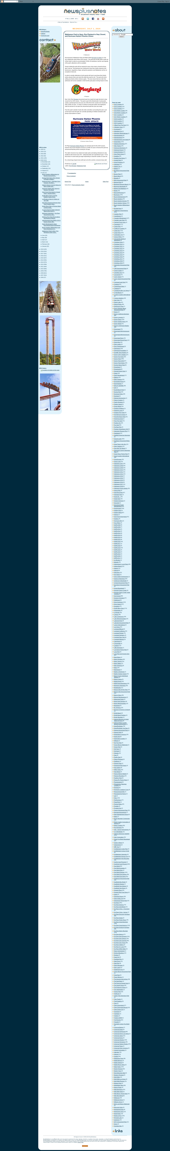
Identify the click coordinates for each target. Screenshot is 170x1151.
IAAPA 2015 (117, 539)
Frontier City (117, 423)
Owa (115, 755)
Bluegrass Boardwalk (120, 186)
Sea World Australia (119, 868)
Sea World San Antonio (120, 874)
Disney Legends (118, 317)
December (45, 162)
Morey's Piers (117, 695)
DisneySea (117, 342)
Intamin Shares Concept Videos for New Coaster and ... (51, 185)
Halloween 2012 (118, 474)
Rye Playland (72, 166)
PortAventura (117, 800)
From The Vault (118, 421)
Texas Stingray (118, 977)
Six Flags (116, 902)
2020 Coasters (118, 123)
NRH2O (116, 740)
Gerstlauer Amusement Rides (122, 441)
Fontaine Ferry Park (119, 412)
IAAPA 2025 (117, 556)
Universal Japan (118, 1035)
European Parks (118, 394)
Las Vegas (117, 627)
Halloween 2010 (118, 470)
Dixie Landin (117, 344)
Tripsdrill (116, 1022)
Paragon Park (118, 763)
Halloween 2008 (118, 465)
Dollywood (117, 348)
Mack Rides (117, 657)
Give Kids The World (119, 448)
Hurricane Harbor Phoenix (77, 146)
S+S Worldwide (118, 831)
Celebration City (118, 234)
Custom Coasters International (122, 294)
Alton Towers (117, 146)
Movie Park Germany (120, 701)
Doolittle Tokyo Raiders (120, 352)
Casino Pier (117, 226)
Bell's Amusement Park (120, 180)
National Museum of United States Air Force (121, 720)
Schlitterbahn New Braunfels (121, 858)
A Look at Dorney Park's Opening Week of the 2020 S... (51, 210)
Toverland (117, 1011)
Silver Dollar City (118, 898)
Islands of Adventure (119, 578)
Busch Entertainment (119, 197)
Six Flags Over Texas (120, 942)
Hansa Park (117, 490)
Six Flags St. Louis (119, 947)
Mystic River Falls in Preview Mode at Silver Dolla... (51, 207)
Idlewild (116, 562)
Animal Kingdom (118, 152)
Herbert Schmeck (119, 501)
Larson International (119, 625)
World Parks (117, 1113)
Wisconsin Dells (118, 1107)
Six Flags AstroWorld (119, 907)
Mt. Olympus (117, 707)
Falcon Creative (118, 400)
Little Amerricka (118, 647)
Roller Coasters (118, 825)
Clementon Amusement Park (121, 265)
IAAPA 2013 (117, 535)
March (43, 242)
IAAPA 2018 (117, 545)
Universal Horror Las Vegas (121, 1033)
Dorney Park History (119, 363)
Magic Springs (118, 661)
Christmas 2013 (118, 250)
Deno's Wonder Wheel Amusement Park (120, 309)
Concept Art (117, 274)
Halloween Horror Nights (121, 488)
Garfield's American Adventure (122, 435)
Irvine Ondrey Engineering (121, 576)
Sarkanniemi (117, 845)
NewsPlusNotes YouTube (121, 728)
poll (115, 796)
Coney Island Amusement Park (122, 279)
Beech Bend (117, 176)
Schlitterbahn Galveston (120, 854)
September (45, 168)
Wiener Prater (118, 1087)
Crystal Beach (118, 292)
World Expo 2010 (119, 1111)
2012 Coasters (118, 104)
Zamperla (116, 1120)
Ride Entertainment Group (121, 814)
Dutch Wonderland (119, 375)
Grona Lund (117, 461)
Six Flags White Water (120, 949)
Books (116, 190)
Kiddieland (117, 600)
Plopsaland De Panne (120, 794)
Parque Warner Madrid (120, 774)
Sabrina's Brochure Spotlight (121, 833)
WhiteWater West (118, 1085)
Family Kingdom (118, 402)
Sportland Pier (118, 959)
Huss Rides (117, 523)
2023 (42, 153)
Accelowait (117, 129)
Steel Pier (117, 963)
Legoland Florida (118, 633)
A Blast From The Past (120, 125)
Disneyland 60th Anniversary (121, 331)
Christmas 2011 (118, 246)
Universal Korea (118, 1038)
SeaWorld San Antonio (120, 886)
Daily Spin (117, 300)
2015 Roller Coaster (119, 110)
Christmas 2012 (118, 248)
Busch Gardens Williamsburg (122, 205)
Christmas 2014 (118, 252)
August (44, 170)
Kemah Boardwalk (119, 588)
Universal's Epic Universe (121, 1048)
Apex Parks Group (119, 154)
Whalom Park (117, 1083)
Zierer (115, 1124)
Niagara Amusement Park (121, 730)
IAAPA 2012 (117, 533)
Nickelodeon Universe (120, 734)
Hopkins (116, 518)
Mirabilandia (117, 687)
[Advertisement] (50, 114)
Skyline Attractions (119, 953)
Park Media (117, 771)
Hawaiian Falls (118, 494)
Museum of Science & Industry (122, 709)
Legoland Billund (118, 629)
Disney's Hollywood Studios (121, 325)
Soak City (116, 957)
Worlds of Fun (118, 1115)
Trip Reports (117, 1020)
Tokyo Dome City (118, 1009)
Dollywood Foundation (120, 350)
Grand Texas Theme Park (121, 454)
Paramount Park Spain (120, 765)
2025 (42, 149)
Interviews (117, 572)
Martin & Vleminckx (119, 671)
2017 (42, 253)
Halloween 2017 (118, 484)
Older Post (105, 181)
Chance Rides (118, 237)
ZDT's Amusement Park (120, 1122)
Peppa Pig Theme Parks (120, 780)
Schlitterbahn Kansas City (121, 856)
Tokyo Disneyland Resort (121, 1007)
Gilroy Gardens (118, 446)
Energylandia (117, 383)
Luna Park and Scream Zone (121, 654)
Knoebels (116, 606)
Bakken (116, 168)
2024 (42, 151)
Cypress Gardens (119, 298)
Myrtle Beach (117, 713)
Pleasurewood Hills (119, 791)
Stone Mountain (118, 965)
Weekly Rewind (118, 1069)
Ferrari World (117, 406)
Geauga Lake (118, 439)
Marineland (117, 669)
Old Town (116, 749)
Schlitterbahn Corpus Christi (121, 851)
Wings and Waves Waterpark (121, 1104)
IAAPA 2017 (117, 543)
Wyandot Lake (118, 1118)
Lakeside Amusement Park (121, 623)
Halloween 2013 (118, 476)
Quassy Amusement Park (121, 810)
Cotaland (116, 288)
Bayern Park (117, 174)
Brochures (117, 194)
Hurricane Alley (118, 521)
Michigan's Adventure (120, 685)
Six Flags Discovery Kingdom (122, 914)
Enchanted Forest (119, 381)
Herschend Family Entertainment (119, 505)
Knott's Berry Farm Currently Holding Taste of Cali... (49, 196)
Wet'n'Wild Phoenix (119, 1081)
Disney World (117, 323)
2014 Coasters (118, 108)
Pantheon (117, 761)
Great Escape (118, 459)
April (43, 239)
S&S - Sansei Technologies (121, 829)
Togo (115, 1003)
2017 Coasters (118, 115)
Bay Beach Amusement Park (121, 170)
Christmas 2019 (118, 263)
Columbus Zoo (118, 272)
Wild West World (118, 1095)
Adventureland (118, 137)
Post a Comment (71, 176)
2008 (42, 273)
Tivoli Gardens (118, 1001)
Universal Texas (118, 1046)
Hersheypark (117, 508)
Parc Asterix (117, 767)
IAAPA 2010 (117, 529)
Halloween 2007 (118, 463)
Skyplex (116, 955)
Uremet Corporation (119, 1050)
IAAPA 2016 (117, 541)
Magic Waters (118, 663)
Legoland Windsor (119, 639)
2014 (42, 260)
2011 (42, 266)
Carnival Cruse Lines (120, 222)
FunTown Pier (118, 427)
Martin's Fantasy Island (120, 674)
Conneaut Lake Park (119, 282)
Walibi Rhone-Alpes (119, 1064)
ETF (115, 387)
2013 (42, 262)
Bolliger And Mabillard (120, 188)
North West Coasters (119, 738)
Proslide (116, 806)
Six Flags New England (120, 936)
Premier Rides (118, 804)
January (44, 246)
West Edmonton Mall (119, 1073)
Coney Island (117, 277)
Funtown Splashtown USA (121, 429)
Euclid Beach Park (119, 390)
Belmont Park (117, 182)
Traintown (117, 1013)
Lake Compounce (119, 616)
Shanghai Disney (119, 896)
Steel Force (117, 961)
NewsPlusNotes (45, 31)
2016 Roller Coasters (120, 112)
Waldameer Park (81, 166)
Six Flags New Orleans (120, 938)
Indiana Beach (118, 566)
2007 (42, 275)
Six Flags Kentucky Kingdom (121, 927)
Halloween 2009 (118, 467)
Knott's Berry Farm (119, 608)
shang (116, 894)
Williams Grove (118, 1102)
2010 (42, 268)
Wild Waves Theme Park (120, 1093)
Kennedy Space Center (120, 590)
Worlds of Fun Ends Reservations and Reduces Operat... (51, 217)
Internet (116, 570)
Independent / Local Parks (121, 564)
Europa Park (117, 392)
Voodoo (116, 1056)
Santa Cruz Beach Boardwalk (122, 839)
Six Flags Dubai (118, 918)
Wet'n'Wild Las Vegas (120, 1079)
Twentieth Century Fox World (121, 1024)
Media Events (118, 681)
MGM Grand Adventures (120, 683)
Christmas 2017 (118, 259)
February (44, 244)
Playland (76, 99)
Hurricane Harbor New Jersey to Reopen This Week (50, 189)
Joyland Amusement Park (121, 583)
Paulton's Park (118, 778)
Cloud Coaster (118, 270)
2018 (42, 251)
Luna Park (117, 652)
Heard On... (117, 496)
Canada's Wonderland (120, 218)
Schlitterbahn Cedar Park (121, 849)
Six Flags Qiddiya (119, 944)
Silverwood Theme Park (120, 900)
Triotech (116, 1015)
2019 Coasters (118, 121)
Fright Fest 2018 (118, 419)
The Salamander (118, 989)
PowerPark (117, 802)
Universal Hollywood (119, 1031)
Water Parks (117, 1066)
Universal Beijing (118, 1027)
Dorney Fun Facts (119, 356)
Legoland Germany (119, 635)
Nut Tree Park (118, 743)
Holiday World (118, 512)
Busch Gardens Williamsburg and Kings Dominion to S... (51, 228)
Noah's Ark (117, 736)
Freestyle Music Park (119, 416)
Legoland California (119, 631)
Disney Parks (117, 319)
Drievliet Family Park (119, 371)
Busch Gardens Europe (120, 201)
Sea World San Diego (120, 876)
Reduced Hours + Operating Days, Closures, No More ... (51, 182)
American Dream (118, 150)
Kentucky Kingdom (119, 598)
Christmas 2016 (118, 257)
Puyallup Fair (117, 808)
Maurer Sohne (118, 679)
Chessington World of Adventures (120, 239)
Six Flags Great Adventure (121, 922)
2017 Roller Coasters (120, 117)
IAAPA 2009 (117, 527)
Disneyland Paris (118, 338)
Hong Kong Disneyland (120, 516)
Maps (115, 667)
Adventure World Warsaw (121, 133)
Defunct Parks (118, 304)
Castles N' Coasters (119, 228)
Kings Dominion (118, 602)
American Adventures (120, 148)
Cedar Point (117, 232)
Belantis (116, 178)
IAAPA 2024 (117, 554)
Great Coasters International (121, 456)
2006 (42, 277)
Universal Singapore (119, 1042)
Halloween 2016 (118, 482)
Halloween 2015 (118, 480)
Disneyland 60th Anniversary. (122, 334)
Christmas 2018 (118, 261)
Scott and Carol (45, 35)
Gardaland (117, 433)
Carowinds (117, 224)
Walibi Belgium (118, 1060)
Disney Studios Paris (119, 321)
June (43, 235)
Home (87, 181)
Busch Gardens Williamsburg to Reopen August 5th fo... (50, 175)
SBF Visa (116, 847)
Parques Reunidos (119, 776)
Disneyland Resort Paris (120, 340)
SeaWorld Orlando (119, 884)
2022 (42, 156)
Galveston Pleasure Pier (120, 431)
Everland (116, 396)
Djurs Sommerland (119, 346)
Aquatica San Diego (119, 158)
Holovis (116, 514)
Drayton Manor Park (119, 365)
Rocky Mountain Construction (122, 818)
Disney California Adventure (121, 314)
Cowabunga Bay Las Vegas (121, 290)
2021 (42, 158)
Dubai (116, 373)
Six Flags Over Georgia (120, 940)
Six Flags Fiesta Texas (120, 920)
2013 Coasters (118, 106)
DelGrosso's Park (119, 306)
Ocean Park (117, 747)
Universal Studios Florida (121, 1044)
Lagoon (116, 614)
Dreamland (117, 367)
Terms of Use (80, 1142)
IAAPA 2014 (117, 537)
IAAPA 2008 (117, 525)
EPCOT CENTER (119, 385)
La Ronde (117, 612)
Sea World (117, 866)
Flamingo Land (118, 410)
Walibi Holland (118, 1062)
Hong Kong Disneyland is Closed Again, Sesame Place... (51, 192)
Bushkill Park (117, 208)
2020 (42, 160)
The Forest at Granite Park (121, 983)
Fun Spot (116, 425)
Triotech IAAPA (118, 1018)
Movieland (117, 705)
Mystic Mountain (118, 717)
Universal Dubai (118, 1029)
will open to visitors (97, 57)
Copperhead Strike (119, 286)
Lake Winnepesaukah (120, 618)
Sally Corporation (119, 837)
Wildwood (117, 1098)
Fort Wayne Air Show (119, 414)
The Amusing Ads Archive (121, 979)
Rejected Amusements (120, 812)
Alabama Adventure (119, 143)
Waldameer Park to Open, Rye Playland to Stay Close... (50, 231)
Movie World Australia (120, 703)
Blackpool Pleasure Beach (121, 184)
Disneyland (117, 329)
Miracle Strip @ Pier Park (121, 689)
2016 (42, 255)
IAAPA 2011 (117, 531)
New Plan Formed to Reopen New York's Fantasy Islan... (51, 203)
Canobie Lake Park (119, 220)
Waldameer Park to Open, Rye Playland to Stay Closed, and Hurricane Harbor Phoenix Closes (85, 35)
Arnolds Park (117, 160)
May (43, 237)
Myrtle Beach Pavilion (120, 715)
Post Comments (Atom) (78, 185)
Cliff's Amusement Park (120, 268)
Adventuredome (118, 135)
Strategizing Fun (118, 969)
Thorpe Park (117, 991)
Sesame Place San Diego (121, 892)
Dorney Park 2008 (119, 361)
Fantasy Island (118, 404)
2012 (42, 264)
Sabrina (43, 33)
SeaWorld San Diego (120, 888)
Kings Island (117, 604)
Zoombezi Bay (118, 1126)
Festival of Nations (119, 408)
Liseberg (116, 645)
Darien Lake (117, 302)
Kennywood (117, 596)
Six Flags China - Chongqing (121, 909)
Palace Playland (118, 759)
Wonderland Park (119, 1109)
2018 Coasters (118, 119)
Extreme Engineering (120, 398)
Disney (116, 312)
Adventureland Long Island (121, 139)
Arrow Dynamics (118, 162)
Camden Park (118, 214)
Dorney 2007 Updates (120, 354)
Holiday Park (117, 510)
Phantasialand (118, 782)
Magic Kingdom (118, 659)
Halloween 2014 (118, 478)
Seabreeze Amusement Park (121, 878)
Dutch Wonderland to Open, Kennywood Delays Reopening (51, 224)
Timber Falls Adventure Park (121, 995)
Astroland (116, 164)
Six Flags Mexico (118, 934)
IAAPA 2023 (117, 552)
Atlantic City (117, 166)
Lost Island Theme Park (120, 649)
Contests (116, 284)
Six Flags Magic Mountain (121, 931)
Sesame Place (118, 890)
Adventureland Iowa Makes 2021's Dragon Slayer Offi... (51, 221)
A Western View (118, 127)
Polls (115, 798)
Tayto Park (117, 975)
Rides (115, 816)
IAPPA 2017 (117, 558)
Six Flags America (119, 904)
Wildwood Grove (118, 1100)
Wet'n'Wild (117, 1077)
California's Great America (121, 210)
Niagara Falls (117, 732)
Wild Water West (118, 1091)
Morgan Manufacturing (120, 697)
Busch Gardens (118, 199)
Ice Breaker (117, 560)
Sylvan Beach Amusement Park (122, 971)
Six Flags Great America (120, 925)
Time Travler (117, 999)
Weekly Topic (117, 1071)
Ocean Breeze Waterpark (121, 745)
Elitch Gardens (118, 379)
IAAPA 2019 (117, 547)
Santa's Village (118, 842)
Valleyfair (116, 1052)
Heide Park (117, 498)
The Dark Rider (118, 981)
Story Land (117, 967)
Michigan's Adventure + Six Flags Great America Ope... (51, 214)
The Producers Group (120, 987)
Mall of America (118, 665)
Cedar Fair (117, 230)
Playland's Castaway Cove (121, 789)
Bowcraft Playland (119, 192)
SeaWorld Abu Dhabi (120, 882)
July (43, 172)
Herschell (116, 503)
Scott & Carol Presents (120, 862)
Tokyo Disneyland (119, 1005)
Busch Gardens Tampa (120, 203)
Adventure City (118, 131)
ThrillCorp (117, 993)
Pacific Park (117, 757)
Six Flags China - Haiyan (121, 912)
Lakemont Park (118, 620)
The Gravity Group (119, 985)
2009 (42, 271)
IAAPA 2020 (117, 549)
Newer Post (68, 181)
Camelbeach (117, 216)
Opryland (116, 751)
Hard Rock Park (118, 492)
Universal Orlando (119, 1040)
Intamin (116, 568)
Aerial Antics (117, 141)
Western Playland (119, 1075)
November (45, 164)
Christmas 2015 (118, 254)
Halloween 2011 (118, 472)
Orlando (116, 753)
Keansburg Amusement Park (121, 585)
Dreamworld (117, 369)
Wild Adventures (118, 1089)
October (44, 166)
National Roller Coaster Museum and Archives (120, 723)
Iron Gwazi (117, 574)
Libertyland (117, 641)
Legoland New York (119, 637)
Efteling (116, 377)
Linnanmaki (117, 643)
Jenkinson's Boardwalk (120, 581)
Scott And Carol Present (120, 864)
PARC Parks (117, 769)
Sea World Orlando (119, 872)
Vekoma (116, 1054)
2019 (42, 249)
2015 (42, 258)
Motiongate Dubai (119, 699)
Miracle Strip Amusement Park (122, 691)
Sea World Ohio (118, 870)
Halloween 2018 (118, 486)
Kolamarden (117, 610)
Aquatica (116, 156)
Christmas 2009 (118, 242)
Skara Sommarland (119, 951)
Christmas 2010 (118, 244)
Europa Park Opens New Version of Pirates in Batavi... (51, 178)
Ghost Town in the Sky (120, 444)
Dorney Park (117, 359)
